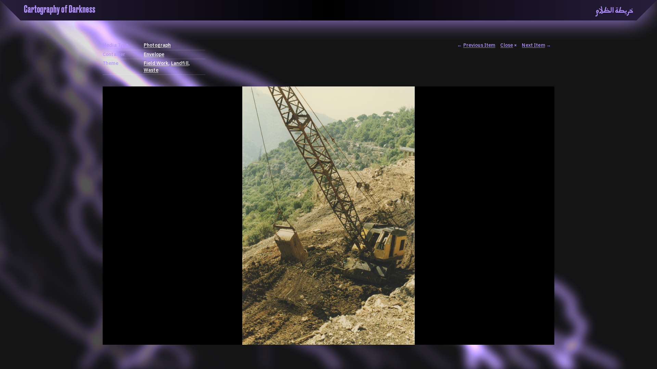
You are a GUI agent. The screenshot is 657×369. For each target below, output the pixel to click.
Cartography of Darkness (59, 9)
